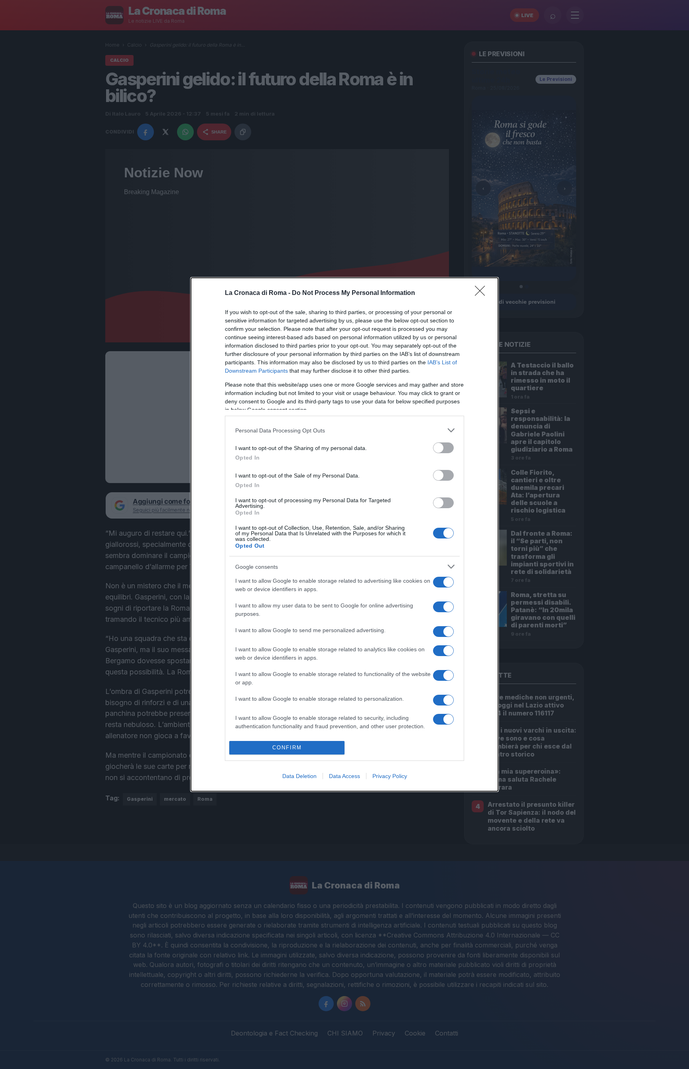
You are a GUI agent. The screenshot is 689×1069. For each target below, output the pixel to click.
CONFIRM (287, 748)
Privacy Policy (389, 776)
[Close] (482, 293)
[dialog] (344, 534)
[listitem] (344, 430)
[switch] (443, 447)
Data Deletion (299, 776)
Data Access (344, 776)
